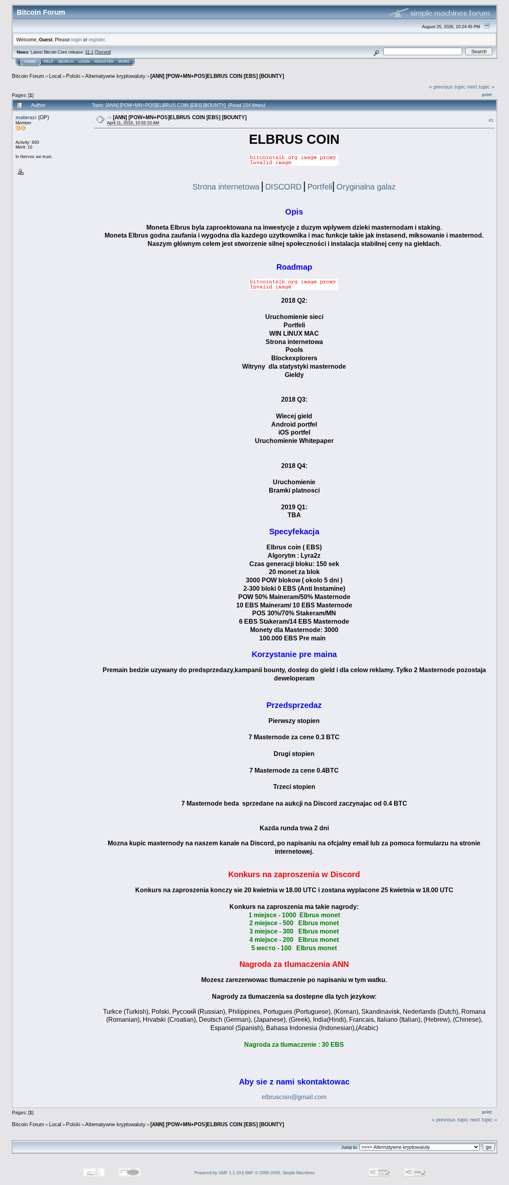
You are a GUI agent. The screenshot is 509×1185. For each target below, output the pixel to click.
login (76, 39)
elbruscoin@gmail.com (294, 1097)
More (124, 62)
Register (104, 62)
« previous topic (447, 87)
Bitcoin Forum (28, 76)
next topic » (480, 87)
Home (30, 62)
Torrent (103, 52)
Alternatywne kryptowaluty (115, 76)
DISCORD (283, 186)
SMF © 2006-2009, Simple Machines (280, 1172)
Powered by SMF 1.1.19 (217, 1172)
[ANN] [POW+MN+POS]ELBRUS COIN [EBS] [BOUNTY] (217, 76)
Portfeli (319, 186)
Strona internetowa (225, 186)
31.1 (89, 52)
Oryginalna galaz (366, 186)
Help (48, 62)
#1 (491, 120)
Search (66, 62)
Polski (73, 76)
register (97, 39)
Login (84, 62)
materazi (26, 117)
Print (487, 94)
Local (55, 76)
